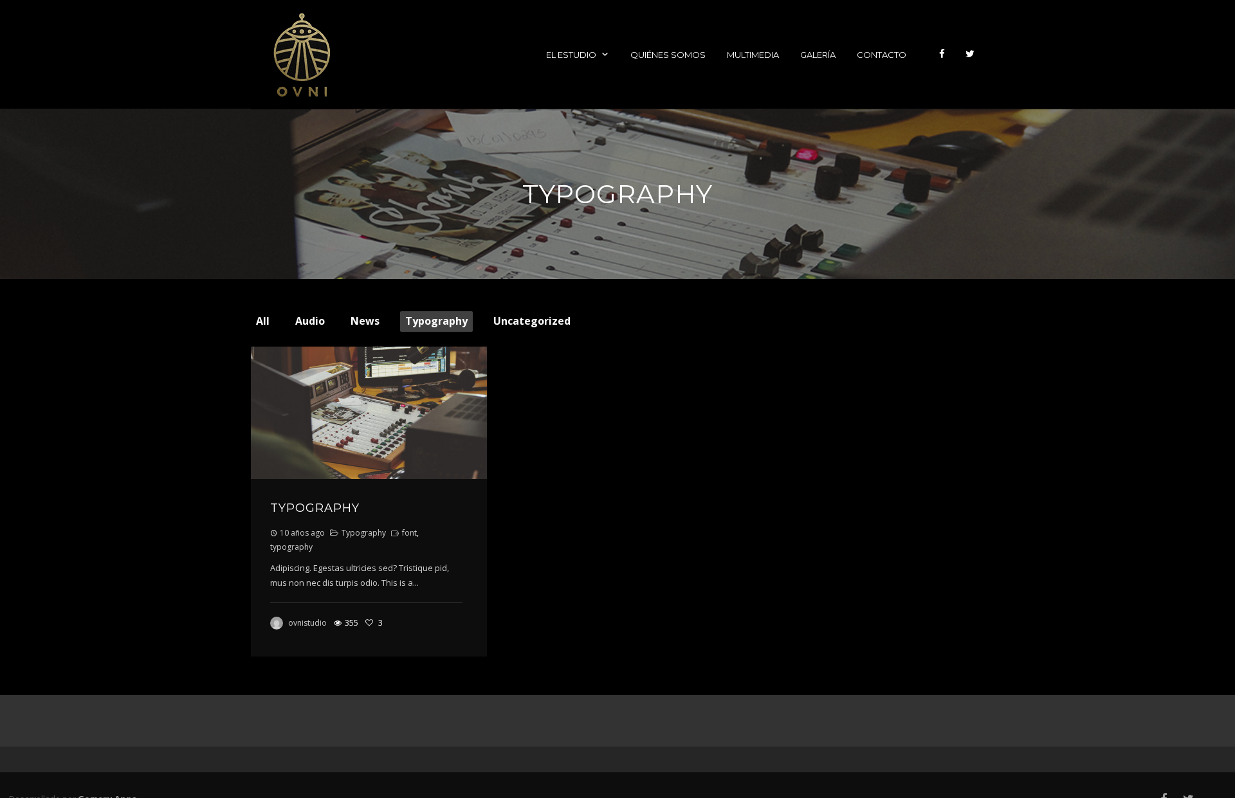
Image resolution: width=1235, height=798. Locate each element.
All (263, 321)
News (365, 321)
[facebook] (942, 54)
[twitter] (970, 54)
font (409, 532)
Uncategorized (532, 321)
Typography (436, 321)
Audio (310, 321)
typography (291, 546)
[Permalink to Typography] (369, 413)
